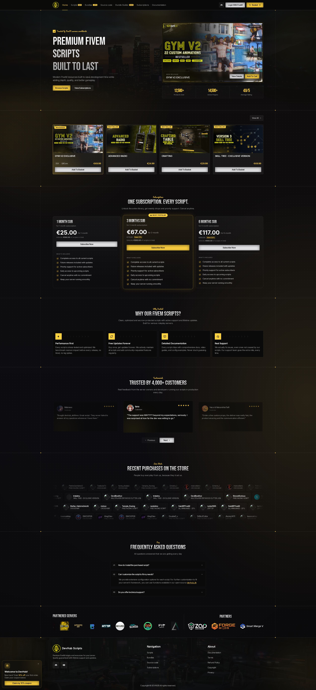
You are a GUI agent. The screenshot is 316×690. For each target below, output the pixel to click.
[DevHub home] (56, 5)
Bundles (91, 5)
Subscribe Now (86, 244)
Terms (210, 657)
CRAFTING (167, 156)
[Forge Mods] (223, 626)
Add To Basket (78, 169)
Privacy (211, 672)
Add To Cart (252, 76)
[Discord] (221, 4)
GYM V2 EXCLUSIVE (65, 156)
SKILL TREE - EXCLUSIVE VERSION (232, 156)
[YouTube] (64, 665)
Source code (106, 5)
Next (166, 440)
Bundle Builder (124, 5)
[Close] (38, 664)
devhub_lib (192, 582)
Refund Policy (214, 662)
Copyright (212, 667)
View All (255, 118)
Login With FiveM (235, 5)
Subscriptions (143, 5)
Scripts (76, 5)
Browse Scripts (61, 88)
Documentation (159, 5)
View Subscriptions (82, 88)
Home (65, 5)
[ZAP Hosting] (197, 626)
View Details (237, 76)
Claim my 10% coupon (21, 683)
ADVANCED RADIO (117, 156)
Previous (151, 440)
